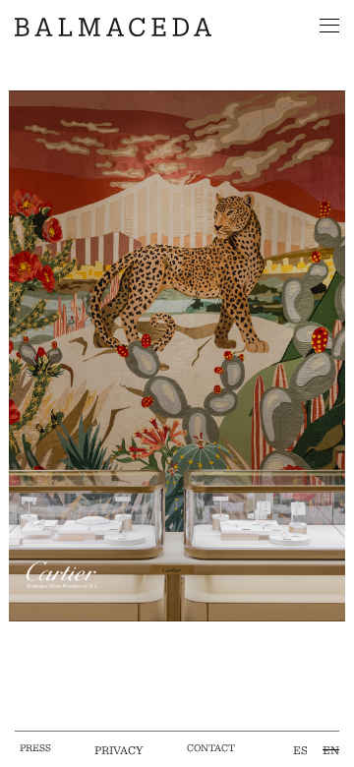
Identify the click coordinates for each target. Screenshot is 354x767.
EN (331, 749)
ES (300, 749)
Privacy (119, 749)
